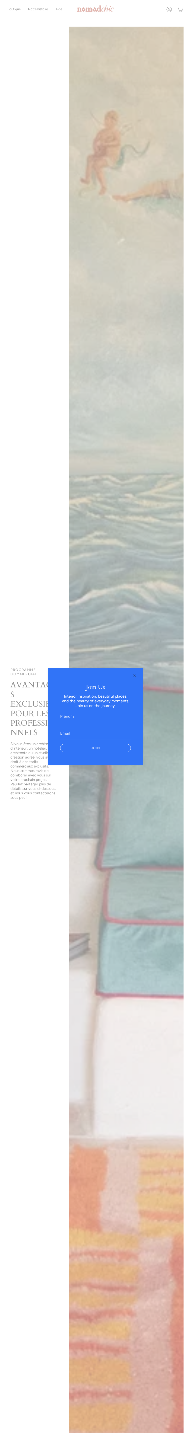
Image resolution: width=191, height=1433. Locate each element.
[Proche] (134, 675)
